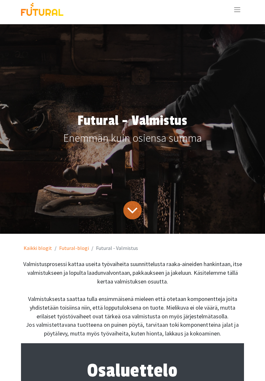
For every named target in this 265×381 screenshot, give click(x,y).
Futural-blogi (74, 248)
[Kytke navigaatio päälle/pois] (237, 9)
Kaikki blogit (38, 248)
